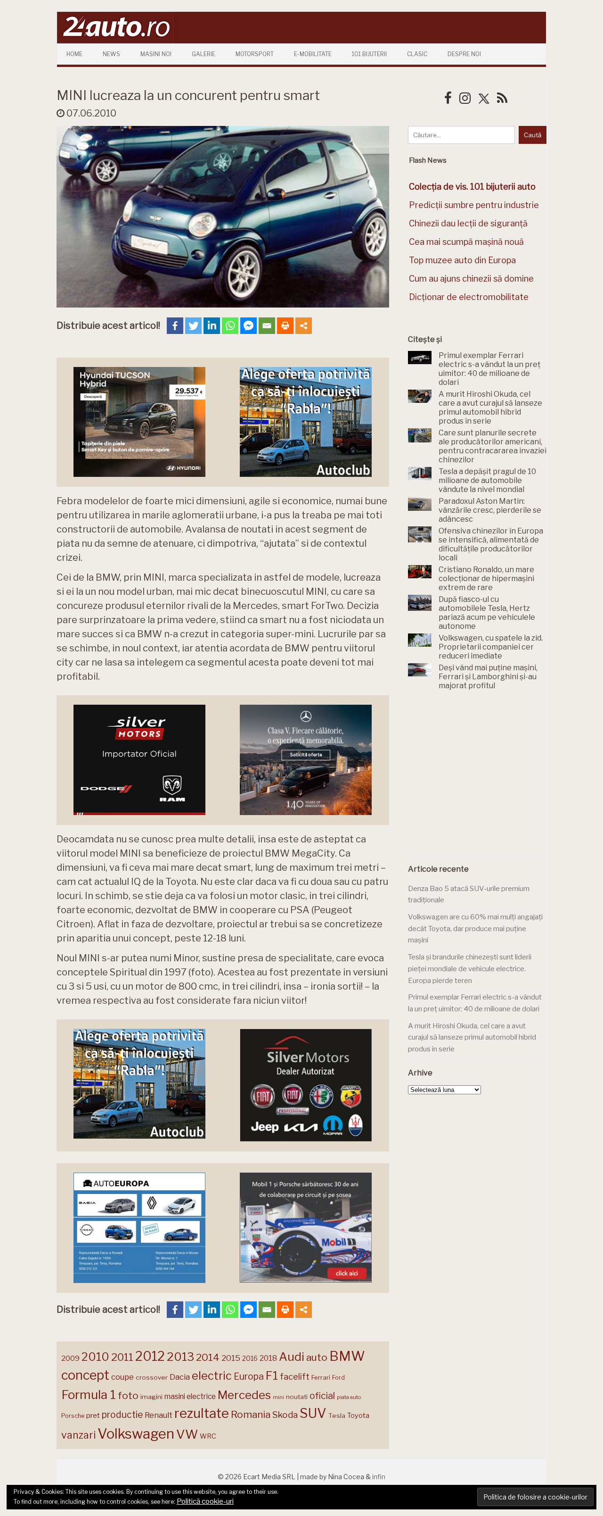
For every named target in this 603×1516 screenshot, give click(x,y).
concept (85, 1375)
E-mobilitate (313, 54)
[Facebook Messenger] (248, 325)
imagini (151, 1396)
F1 (272, 1375)
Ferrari (320, 1377)
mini (278, 1397)
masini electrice (190, 1396)
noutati (297, 1396)
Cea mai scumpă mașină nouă (466, 242)
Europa (249, 1376)
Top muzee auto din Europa (462, 260)
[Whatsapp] (230, 325)
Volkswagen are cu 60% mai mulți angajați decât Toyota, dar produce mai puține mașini (475, 928)
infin (378, 1477)
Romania (250, 1414)
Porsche (72, 1415)
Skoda (285, 1414)
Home (74, 54)
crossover (152, 1377)
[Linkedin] (212, 325)
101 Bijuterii (369, 54)
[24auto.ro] (115, 40)
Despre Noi (464, 54)
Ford (338, 1377)
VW (187, 1434)
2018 (268, 1358)
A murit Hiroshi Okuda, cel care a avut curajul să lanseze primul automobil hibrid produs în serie (472, 1037)
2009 (70, 1358)
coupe (122, 1377)
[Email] (267, 325)
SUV (313, 1413)
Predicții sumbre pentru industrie (474, 205)
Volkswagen (136, 1433)
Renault (158, 1415)
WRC (208, 1436)
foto (128, 1395)
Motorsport (255, 54)
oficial (322, 1395)
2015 (230, 1358)
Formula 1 (88, 1394)
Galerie (203, 54)
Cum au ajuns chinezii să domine (471, 278)
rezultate (201, 1413)
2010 (95, 1357)
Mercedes (244, 1395)
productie (122, 1414)
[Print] (285, 325)
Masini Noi (155, 54)
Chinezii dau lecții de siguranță (468, 223)
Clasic (417, 54)
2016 (250, 1358)
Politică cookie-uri (205, 1501)
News (111, 54)
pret (93, 1415)
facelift (295, 1377)
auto (316, 1357)
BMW (347, 1356)
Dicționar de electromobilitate (469, 297)
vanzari (78, 1435)
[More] (303, 325)
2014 (208, 1357)
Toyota (358, 1415)
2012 (150, 1356)
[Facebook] (175, 325)
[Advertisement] (478, 777)
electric (212, 1376)
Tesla (336, 1415)
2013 (180, 1356)
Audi (291, 1356)
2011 (122, 1357)
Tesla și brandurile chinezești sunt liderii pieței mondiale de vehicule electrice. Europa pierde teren (469, 968)
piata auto (349, 1397)
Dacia (180, 1377)
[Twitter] (193, 325)
